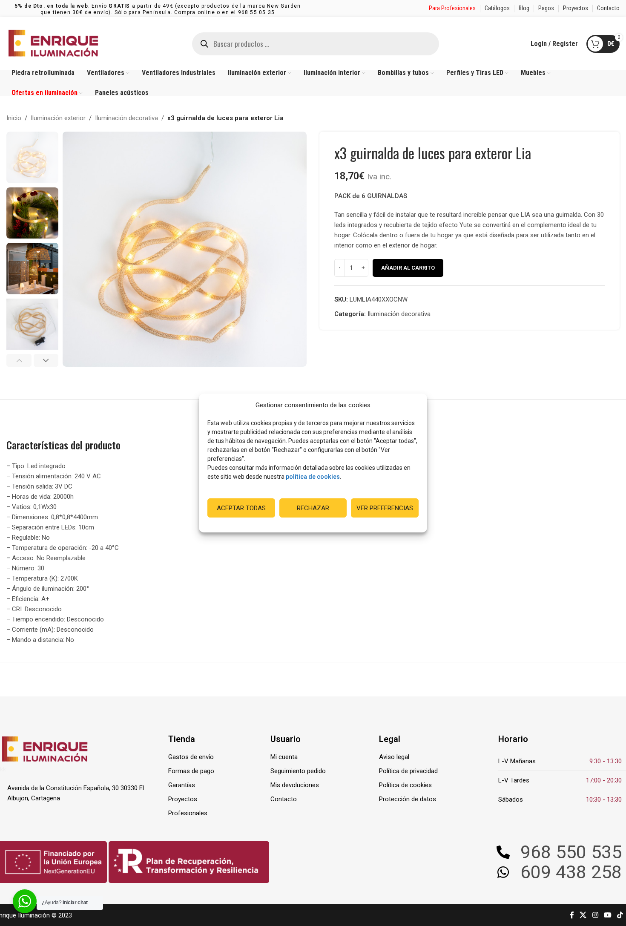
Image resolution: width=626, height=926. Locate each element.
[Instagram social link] (595, 915)
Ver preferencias (384, 508)
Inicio (13, 118)
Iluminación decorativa (126, 118)
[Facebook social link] (572, 915)
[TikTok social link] (620, 915)
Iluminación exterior (58, 118)
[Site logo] (53, 43)
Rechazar (313, 508)
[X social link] (583, 915)
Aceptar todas (241, 508)
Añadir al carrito (408, 268)
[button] (19, 360)
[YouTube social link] (607, 915)
